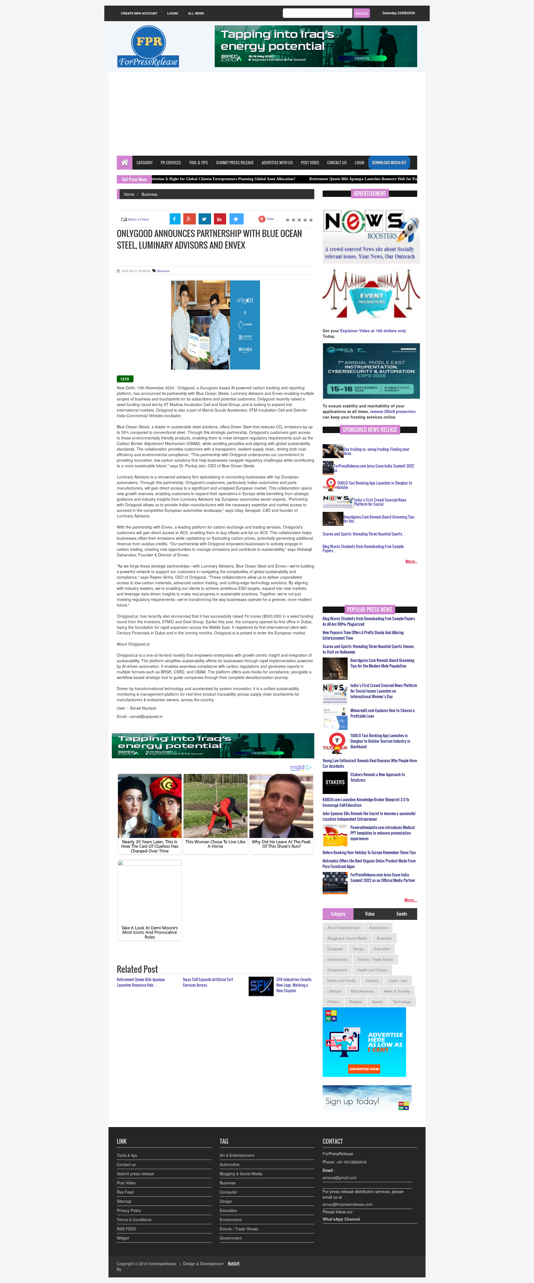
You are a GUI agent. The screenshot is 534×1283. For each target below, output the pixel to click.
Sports (377, 1001)
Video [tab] (370, 914)
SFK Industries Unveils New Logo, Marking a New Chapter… (294, 984)
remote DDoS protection (393, 411)
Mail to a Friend (138, 219)
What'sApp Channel (341, 1219)
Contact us (126, 1164)
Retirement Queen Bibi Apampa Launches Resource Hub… (141, 982)
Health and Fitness (372, 969)
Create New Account (139, 13)
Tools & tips (127, 1155)
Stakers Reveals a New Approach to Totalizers (377, 777)
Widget (123, 1238)
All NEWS (196, 13)
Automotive (378, 927)
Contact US (337, 162)
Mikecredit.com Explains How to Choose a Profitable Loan (382, 713)
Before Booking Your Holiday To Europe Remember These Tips (369, 852)
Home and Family (341, 980)
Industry (372, 980)
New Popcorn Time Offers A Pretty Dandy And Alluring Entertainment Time (363, 635)
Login (359, 162)
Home (129, 194)
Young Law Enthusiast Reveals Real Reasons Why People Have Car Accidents (370, 763)
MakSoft (233, 1263)
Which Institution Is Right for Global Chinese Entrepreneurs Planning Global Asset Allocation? (168, 179)
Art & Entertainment (343, 927)
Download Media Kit (389, 162)
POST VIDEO (310, 162)
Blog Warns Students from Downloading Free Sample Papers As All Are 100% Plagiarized (369, 621)
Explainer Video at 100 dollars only (373, 330)
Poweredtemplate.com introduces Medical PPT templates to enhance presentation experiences (382, 833)
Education (382, 948)
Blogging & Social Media (347, 938)
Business (149, 194)
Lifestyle (334, 991)
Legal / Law (398, 980)
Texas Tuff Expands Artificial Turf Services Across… (208, 982)
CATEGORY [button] (145, 162)
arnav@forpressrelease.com (348, 1204)
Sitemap (124, 1201)
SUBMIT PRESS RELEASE (235, 162)
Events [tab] (402, 914)
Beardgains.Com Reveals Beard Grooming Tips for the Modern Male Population (382, 663)
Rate (270, 218)
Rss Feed (125, 1192)
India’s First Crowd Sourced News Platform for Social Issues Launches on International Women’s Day (383, 691)
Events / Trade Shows (375, 959)
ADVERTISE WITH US (277, 162)
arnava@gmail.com (340, 1177)
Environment (337, 959)
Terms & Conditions (134, 1219)
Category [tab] (338, 914)
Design (358, 948)
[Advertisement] (267, 114)
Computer (335, 948)
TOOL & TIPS (198, 162)
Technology (402, 1001)
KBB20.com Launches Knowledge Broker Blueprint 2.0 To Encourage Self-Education (366, 802)
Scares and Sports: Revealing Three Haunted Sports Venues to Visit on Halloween (368, 649)
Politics (333, 1001)
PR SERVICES (171, 162)
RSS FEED (126, 1228)
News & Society (397, 991)
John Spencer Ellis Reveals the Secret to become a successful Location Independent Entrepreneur (369, 816)
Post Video (126, 1183)
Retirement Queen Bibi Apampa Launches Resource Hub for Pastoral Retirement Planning (339, 179)
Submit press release (135, 1173)
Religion (355, 1001)
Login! (172, 13)
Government (337, 969)
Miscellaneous (362, 991)
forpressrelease (162, 1263)
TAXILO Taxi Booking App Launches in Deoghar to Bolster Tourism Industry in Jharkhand (380, 741)
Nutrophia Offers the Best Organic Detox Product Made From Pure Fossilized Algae (369, 863)
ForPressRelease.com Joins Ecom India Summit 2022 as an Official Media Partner (382, 877)
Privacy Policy (129, 1210)
